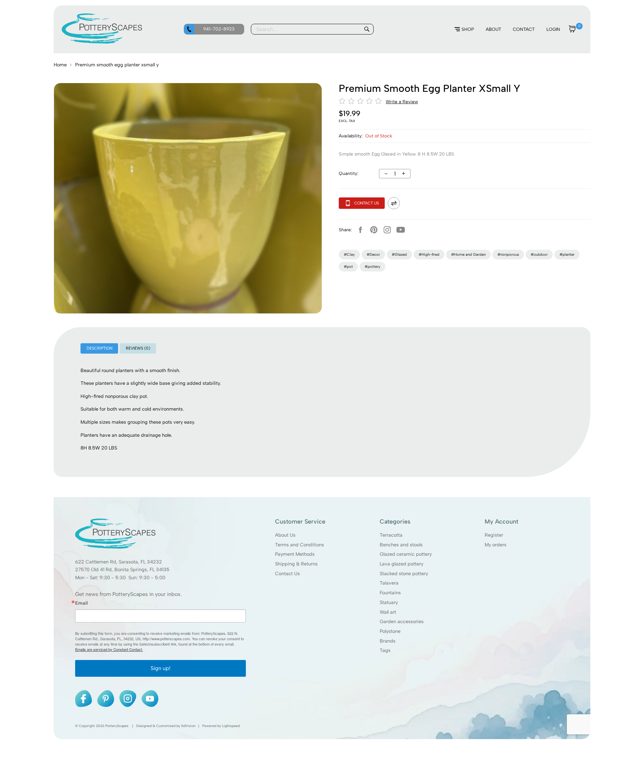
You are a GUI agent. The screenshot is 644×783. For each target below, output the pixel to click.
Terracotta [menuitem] (391, 535)
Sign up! (160, 668)
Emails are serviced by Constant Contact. (109, 649)
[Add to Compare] (394, 203)
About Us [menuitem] (285, 535)
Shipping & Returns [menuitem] (296, 564)
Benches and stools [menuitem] (401, 544)
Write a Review (402, 101)
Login (553, 29)
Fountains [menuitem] (390, 593)
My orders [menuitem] (495, 544)
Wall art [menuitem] (388, 612)
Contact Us (366, 203)
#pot (348, 266)
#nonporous (508, 254)
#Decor (373, 254)
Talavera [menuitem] (389, 583)
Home (60, 65)
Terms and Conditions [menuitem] (299, 544)
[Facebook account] (360, 230)
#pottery (372, 266)
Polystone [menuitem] (390, 631)
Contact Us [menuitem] (287, 573)
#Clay (349, 254)
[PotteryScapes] (102, 42)
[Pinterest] (374, 230)
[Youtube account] (400, 230)
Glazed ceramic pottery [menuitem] (406, 554)
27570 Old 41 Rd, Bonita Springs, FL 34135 (122, 569)
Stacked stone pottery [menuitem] (404, 573)
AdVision (188, 726)
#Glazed (399, 254)
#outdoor (539, 254)
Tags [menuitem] (385, 650)
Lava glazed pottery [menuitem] (401, 564)
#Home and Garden (468, 254)
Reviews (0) (138, 348)
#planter (567, 254)
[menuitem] (464, 29)
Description (99, 348)
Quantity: (348, 173)
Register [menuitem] (494, 535)
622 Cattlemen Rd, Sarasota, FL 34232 (118, 562)
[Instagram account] (387, 230)
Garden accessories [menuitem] (402, 621)
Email (81, 603)
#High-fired (429, 254)
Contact (524, 29)
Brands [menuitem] (387, 641)
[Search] (366, 29)
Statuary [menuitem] (389, 602)
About (493, 29)
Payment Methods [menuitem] (295, 554)
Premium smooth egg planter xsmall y (117, 65)
